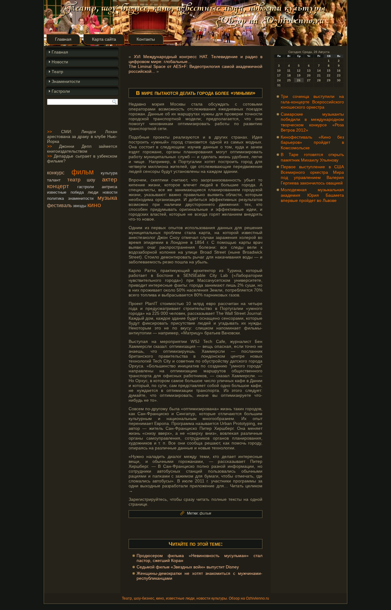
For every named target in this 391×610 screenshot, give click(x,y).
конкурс (55, 172)
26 (299, 80)
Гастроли (61, 91)
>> (49, 131)
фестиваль (59, 205)
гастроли (85, 186)
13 (309, 70)
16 (339, 70)
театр (73, 180)
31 (279, 85)
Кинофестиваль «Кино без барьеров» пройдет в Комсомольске (312, 142)
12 (299, 70)
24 (279, 80)
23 (339, 75)
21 (319, 75)
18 (289, 75)
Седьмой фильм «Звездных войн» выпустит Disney (188, 566)
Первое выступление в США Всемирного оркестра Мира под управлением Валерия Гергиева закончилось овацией (312, 174)
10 (279, 70)
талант (53, 179)
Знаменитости (66, 81)
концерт (58, 186)
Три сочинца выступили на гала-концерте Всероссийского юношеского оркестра (312, 102)
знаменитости (80, 198)
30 (339, 80)
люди (93, 192)
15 (329, 70)
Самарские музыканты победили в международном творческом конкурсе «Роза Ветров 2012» (312, 122)
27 (309, 80)
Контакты (146, 39)
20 (309, 75)
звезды (79, 205)
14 (319, 70)
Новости (60, 61)
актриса (109, 186)
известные (56, 192)
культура (109, 173)
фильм (82, 172)
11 (289, 70)
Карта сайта (104, 39)
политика (55, 198)
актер (109, 179)
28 (319, 80)
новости (110, 192)
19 (299, 75)
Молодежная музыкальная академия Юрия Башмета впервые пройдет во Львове (312, 195)
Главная (63, 39)
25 (289, 80)
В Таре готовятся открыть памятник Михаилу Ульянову (312, 157)
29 (329, 80)
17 (279, 75)
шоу (91, 179)
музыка (107, 198)
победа (77, 192)
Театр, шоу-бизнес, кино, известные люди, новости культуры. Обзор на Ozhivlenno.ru (195, 598)
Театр (57, 71)
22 (329, 75)
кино (94, 204)
